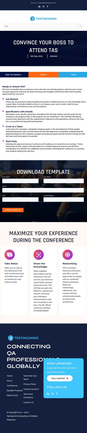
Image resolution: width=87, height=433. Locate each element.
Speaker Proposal (14, 390)
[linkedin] (48, 394)
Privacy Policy (29, 384)
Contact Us (28, 402)
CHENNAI (53, 56)
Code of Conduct (31, 389)
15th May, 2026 (36, 56)
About (9, 380)
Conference (12, 385)
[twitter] (52, 394)
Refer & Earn (12, 395)
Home (9, 376)
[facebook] (57, 394)
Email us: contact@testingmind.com (43, 3)
